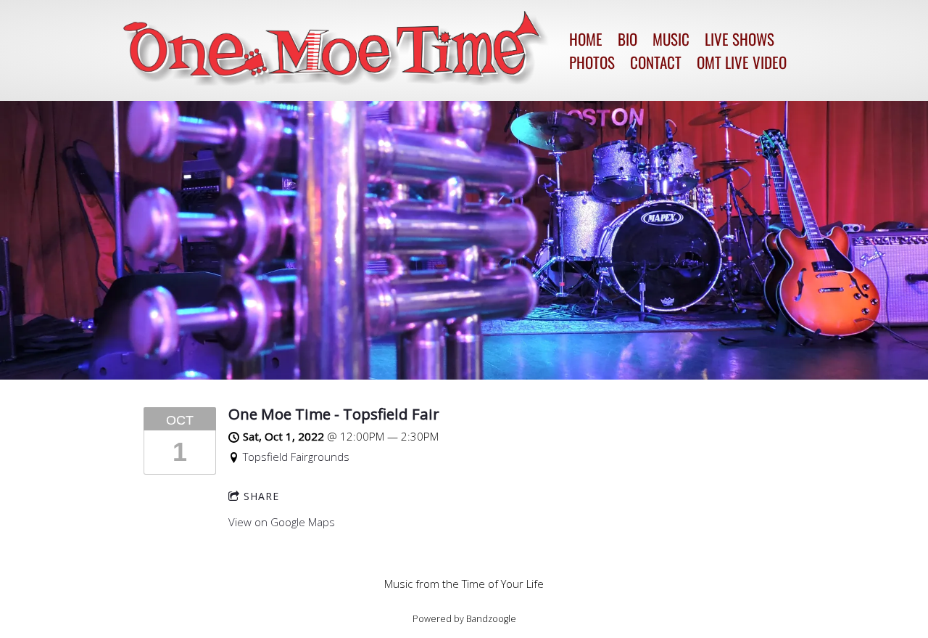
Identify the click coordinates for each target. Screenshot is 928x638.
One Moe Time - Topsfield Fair (333, 414)
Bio (627, 39)
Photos (592, 62)
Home (585, 39)
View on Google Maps (281, 522)
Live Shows (739, 39)
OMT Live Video (742, 62)
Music (670, 39)
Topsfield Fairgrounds (296, 456)
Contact (656, 62)
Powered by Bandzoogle (464, 619)
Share (261, 496)
